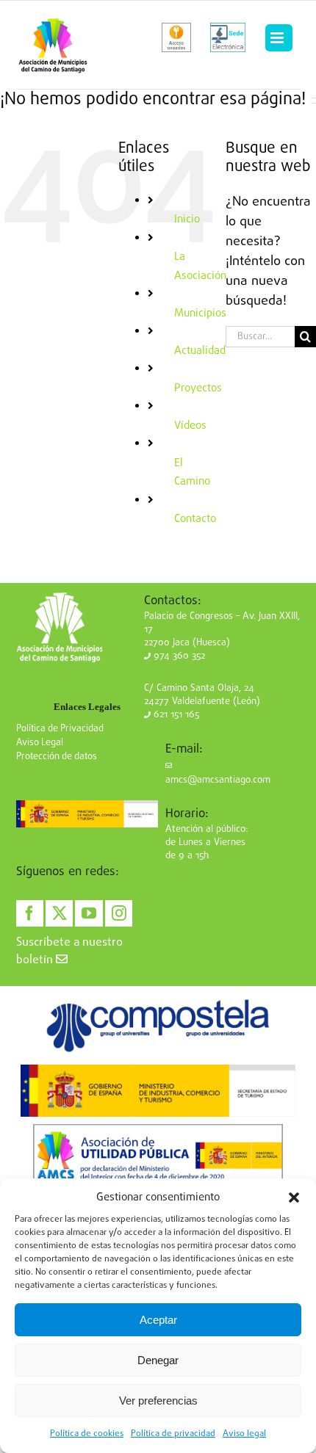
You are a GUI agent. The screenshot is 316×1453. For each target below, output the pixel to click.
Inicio (187, 219)
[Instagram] (118, 913)
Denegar (158, 1360)
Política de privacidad (173, 1434)
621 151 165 (175, 715)
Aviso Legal (39, 743)
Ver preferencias (158, 1400)
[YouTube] (88, 913)
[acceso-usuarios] (177, 37)
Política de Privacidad (60, 729)
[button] (294, 1197)
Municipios (200, 313)
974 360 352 (178, 656)
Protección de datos (56, 757)
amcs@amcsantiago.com (217, 780)
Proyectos (198, 388)
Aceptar (158, 1320)
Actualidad (200, 351)
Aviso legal (244, 1434)
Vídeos (190, 426)
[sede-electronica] (227, 37)
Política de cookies (86, 1434)
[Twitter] (59, 913)
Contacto (195, 519)
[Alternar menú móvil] (278, 38)
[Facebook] (29, 913)
